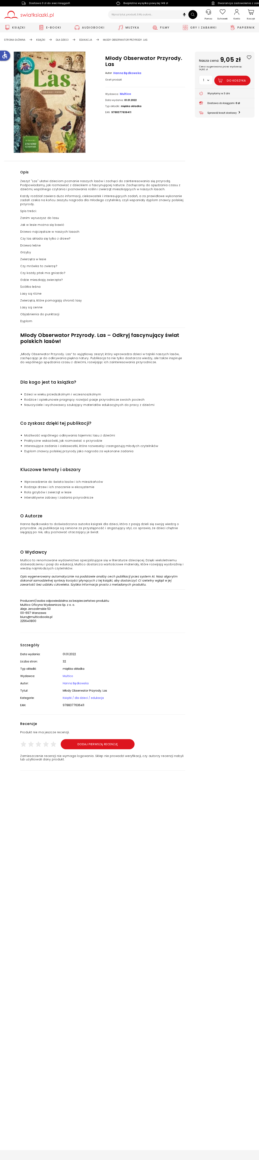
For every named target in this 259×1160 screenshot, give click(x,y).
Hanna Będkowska (127, 73)
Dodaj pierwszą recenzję (97, 744)
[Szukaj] (192, 14)
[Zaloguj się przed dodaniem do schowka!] (249, 57)
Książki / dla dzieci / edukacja (83, 698)
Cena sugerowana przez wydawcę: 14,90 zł (220, 68)
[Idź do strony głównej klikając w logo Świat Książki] (29, 15)
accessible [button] (5, 55)
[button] (184, 15)
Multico (125, 94)
